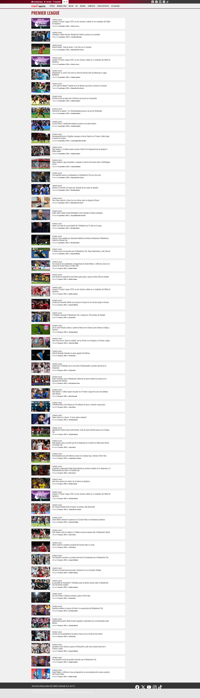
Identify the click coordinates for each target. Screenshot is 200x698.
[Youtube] (150, 687)
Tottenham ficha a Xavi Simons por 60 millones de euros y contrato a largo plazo (78, 404)
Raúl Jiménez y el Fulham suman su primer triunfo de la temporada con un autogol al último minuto (79, 150)
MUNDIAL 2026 (61, 6)
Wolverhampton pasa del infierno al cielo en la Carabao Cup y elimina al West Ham (79, 455)
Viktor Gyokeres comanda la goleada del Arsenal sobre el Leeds (73, 544)
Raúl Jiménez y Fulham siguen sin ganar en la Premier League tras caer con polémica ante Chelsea (80, 392)
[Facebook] (138, 687)
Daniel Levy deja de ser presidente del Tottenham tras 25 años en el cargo (77, 225)
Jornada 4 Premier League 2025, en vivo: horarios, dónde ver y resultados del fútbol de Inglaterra (81, 60)
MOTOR (71, 6)
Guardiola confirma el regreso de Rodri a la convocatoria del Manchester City (77, 608)
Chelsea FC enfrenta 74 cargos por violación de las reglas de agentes (75, 187)
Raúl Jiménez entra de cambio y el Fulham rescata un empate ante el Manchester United (81, 532)
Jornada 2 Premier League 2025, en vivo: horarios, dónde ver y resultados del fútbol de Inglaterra (81, 494)
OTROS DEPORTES (103, 6)
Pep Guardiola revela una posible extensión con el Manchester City (74, 659)
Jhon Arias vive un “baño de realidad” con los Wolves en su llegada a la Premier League (81, 340)
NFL (77, 6)
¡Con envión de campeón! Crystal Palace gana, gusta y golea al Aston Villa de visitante (80, 276)
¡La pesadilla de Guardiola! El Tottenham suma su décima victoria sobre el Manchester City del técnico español (80, 583)
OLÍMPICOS (91, 6)
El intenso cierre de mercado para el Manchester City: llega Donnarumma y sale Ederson (81, 251)
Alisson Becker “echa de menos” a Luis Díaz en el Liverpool (71, 46)
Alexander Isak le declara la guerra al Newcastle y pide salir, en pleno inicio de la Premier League (79, 647)
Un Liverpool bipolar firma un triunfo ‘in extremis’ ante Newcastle (73, 506)
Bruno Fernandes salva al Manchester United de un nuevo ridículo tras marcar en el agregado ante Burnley (79, 379)
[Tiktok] (160, 687)
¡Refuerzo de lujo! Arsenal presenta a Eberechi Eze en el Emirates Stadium (76, 570)
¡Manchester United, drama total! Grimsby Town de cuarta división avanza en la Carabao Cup (80, 430)
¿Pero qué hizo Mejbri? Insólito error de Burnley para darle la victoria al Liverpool (79, 85)
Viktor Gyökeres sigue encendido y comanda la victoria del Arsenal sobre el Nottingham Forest (81, 162)
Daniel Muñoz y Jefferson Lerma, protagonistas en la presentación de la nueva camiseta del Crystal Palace (81, 672)
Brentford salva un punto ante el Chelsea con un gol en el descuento (74, 98)
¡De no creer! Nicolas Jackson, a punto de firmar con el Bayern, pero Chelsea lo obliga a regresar (80, 328)
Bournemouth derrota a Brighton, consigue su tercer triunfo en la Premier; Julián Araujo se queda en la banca (80, 137)
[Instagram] (155, 687)
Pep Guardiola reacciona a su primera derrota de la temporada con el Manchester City (80, 557)
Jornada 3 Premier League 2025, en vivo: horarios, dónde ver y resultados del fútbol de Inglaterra (81, 290)
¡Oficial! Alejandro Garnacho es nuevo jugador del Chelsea (71, 353)
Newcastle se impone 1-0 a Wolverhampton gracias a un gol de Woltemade (77, 110)
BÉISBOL (83, 6)
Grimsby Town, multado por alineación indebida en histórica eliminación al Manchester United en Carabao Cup (80, 239)
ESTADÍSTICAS (38, 2)
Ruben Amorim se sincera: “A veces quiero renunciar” (69, 417)
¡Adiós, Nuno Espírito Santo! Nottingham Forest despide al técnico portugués (77, 212)
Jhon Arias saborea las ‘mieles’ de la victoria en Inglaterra (71, 481)
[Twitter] (144, 687)
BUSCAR (58, 2)
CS (64, 2)
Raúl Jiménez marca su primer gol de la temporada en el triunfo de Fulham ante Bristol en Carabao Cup (80, 443)
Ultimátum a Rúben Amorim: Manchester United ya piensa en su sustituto (76, 34)
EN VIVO (48, 2)
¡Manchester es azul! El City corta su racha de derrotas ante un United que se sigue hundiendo (79, 73)
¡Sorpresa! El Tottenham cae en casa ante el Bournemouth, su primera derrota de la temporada (79, 366)
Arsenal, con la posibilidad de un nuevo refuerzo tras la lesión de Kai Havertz (77, 633)
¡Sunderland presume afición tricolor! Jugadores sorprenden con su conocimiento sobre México (80, 621)
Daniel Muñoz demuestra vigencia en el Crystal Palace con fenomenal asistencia (78, 519)
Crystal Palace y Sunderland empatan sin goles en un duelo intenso (74, 123)
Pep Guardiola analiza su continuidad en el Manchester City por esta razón (76, 174)
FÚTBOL (52, 6)
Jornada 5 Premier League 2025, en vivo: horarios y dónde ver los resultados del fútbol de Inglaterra (81, 22)
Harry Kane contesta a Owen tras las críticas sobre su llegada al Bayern (75, 200)
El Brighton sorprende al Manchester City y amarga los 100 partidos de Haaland (78, 314)
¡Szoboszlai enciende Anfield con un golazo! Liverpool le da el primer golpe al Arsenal (80, 302)
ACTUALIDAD (115, 6)
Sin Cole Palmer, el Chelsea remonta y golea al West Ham (71, 595)
